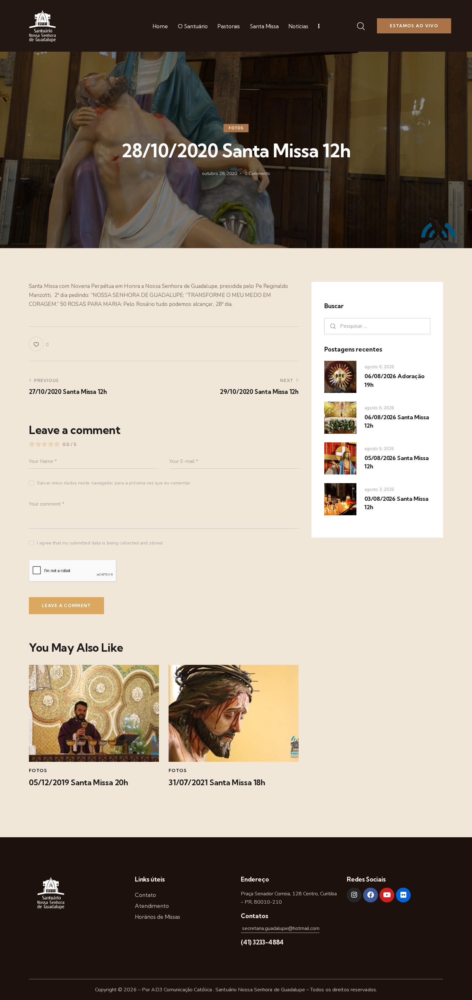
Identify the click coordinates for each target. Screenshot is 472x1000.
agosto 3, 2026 (379, 489)
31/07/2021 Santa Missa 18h (217, 782)
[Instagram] (354, 895)
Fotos (236, 128)
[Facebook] (370, 895)
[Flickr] (403, 895)
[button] (38, 344)
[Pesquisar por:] (377, 326)
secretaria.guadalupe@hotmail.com (280, 928)
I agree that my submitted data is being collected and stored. (100, 543)
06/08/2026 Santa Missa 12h (396, 421)
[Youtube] (387, 895)
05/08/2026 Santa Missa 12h (396, 462)
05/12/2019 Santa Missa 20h (78, 782)
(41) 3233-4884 (262, 942)
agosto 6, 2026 (379, 367)
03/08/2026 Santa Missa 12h (396, 503)
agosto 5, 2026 (379, 449)
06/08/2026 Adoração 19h (394, 380)
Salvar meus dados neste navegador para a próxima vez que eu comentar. (114, 483)
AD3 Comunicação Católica (182, 989)
